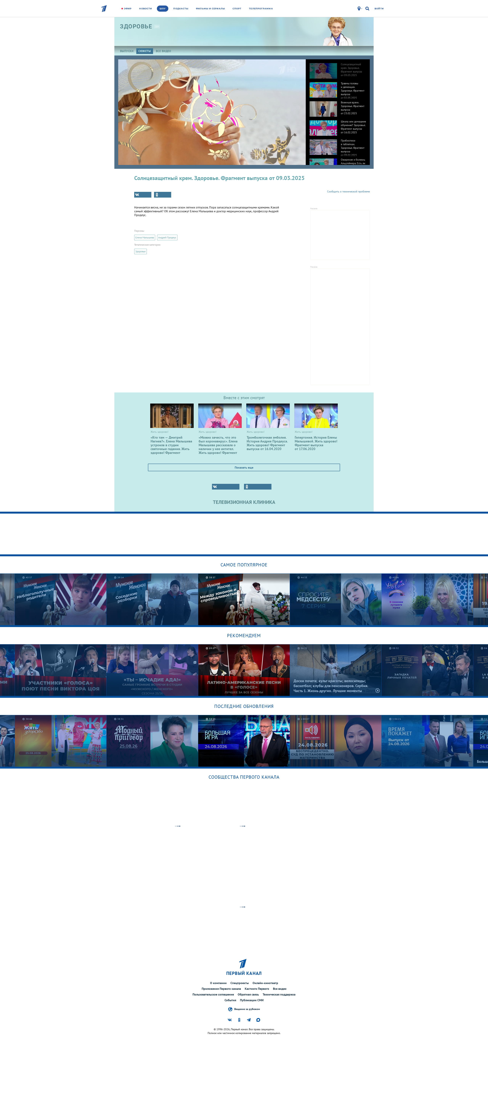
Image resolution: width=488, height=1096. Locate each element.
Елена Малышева (144, 237)
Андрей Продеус (167, 237)
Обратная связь (248, 994)
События (230, 1000)
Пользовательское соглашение (213, 994)
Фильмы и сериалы (210, 8)
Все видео (280, 989)
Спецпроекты (239, 983)
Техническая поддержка (279, 994)
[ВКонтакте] (142, 195)
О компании (218, 983)
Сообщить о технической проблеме (348, 191)
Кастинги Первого (257, 989)
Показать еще (244, 467)
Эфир (128, 8)
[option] (338, 68)
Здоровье (140, 251)
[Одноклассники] (162, 195)
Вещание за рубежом (247, 1009)
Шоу (163, 8)
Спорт (237, 8)
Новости (145, 8)
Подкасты (180, 8)
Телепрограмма (261, 8)
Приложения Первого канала (221, 989)
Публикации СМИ (252, 1000)
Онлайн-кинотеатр (265, 983)
